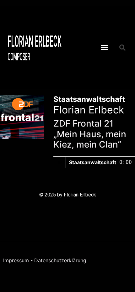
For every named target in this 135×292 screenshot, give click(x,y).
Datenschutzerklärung (60, 260)
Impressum (16, 260)
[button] (105, 48)
